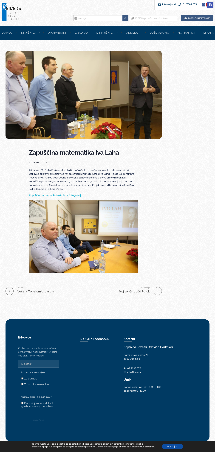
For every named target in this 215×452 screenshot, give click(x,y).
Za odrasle (30, 378)
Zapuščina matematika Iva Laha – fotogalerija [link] (55, 195)
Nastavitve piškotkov (143, 447)
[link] (210, 5)
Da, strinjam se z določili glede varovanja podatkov (37, 405)
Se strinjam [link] (55, 447)
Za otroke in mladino (36, 384)
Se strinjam (172, 446)
